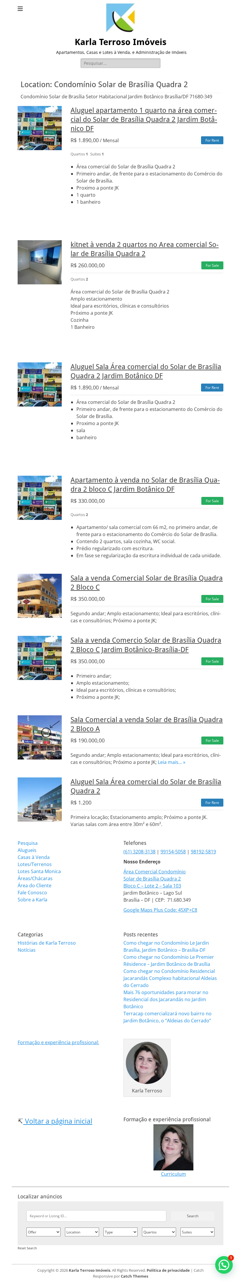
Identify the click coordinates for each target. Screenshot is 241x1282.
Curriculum (173, 1174)
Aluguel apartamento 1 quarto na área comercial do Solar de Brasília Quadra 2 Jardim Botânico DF (144, 119)
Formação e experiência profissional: (58, 1042)
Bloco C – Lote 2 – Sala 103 (152, 886)
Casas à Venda (34, 857)
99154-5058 (173, 851)
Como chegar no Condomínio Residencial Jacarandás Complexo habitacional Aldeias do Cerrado (170, 978)
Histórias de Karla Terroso (47, 943)
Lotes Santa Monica (39, 871)
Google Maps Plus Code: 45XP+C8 (160, 910)
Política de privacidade (168, 1270)
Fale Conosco (32, 892)
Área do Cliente (34, 885)
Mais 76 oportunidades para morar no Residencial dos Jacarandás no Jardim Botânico (165, 999)
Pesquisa (28, 843)
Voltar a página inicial (57, 1121)
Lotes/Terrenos (35, 864)
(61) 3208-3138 (139, 851)
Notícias (27, 950)
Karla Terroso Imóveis (120, 42)
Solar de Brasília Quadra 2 (152, 878)
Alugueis (27, 850)
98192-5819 (203, 851)
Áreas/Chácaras (35, 878)
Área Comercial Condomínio (154, 871)
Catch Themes (134, 1276)
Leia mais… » (171, 762)
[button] (224, 1265)
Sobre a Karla (32, 899)
